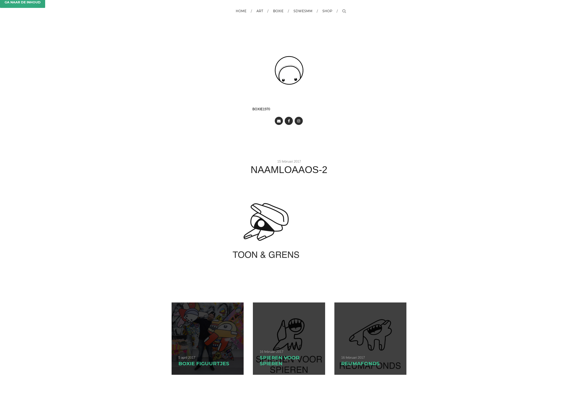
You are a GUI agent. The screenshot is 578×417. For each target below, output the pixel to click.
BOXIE (278, 11)
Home (241, 11)
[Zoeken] (344, 9)
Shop (327, 11)
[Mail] (279, 121)
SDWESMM (303, 11)
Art (259, 11)
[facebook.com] (289, 121)
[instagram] (299, 121)
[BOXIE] (289, 70)
